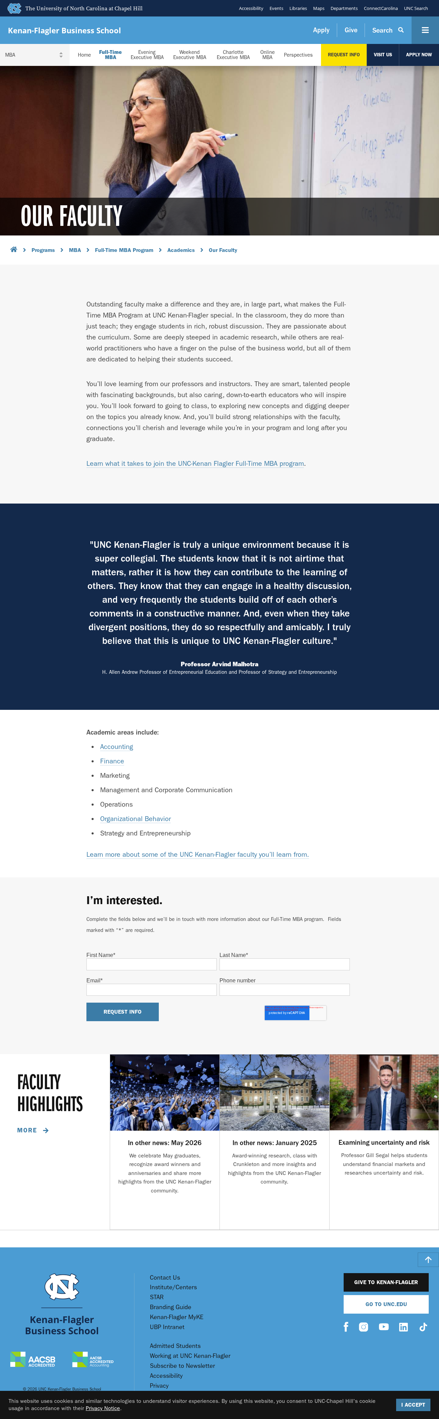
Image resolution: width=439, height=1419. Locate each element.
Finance (112, 761)
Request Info (344, 55)
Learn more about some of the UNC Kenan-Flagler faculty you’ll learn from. (197, 854)
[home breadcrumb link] (13, 250)
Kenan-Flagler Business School (64, 30)
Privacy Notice (103, 1408)
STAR (157, 1297)
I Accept (413, 1404)
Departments (344, 8)
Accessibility (251, 8)
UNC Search (416, 8)
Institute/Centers (173, 1287)
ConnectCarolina (381, 8)
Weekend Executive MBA (189, 55)
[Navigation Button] (425, 30)
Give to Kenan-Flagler (386, 1282)
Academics (181, 250)
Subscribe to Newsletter (182, 1366)
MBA (75, 250)
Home (84, 55)
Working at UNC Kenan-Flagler (190, 1356)
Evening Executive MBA (147, 55)
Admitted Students (175, 1346)
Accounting (116, 747)
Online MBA (267, 55)
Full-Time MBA (110, 55)
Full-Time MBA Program (124, 250)
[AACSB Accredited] (32, 1360)
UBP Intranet (167, 1327)
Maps (318, 8)
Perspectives (298, 55)
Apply (321, 30)
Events (276, 8)
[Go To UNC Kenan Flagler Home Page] (62, 1304)
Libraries (298, 8)
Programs (43, 250)
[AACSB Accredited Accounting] (93, 1360)
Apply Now (419, 55)
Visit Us (383, 55)
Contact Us (165, 1277)
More (28, 1130)
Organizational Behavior (135, 819)
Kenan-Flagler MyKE (176, 1317)
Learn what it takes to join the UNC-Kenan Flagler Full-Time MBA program (195, 464)
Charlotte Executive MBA (233, 55)
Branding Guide (170, 1307)
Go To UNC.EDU (386, 1304)
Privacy (159, 1385)
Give (351, 30)
